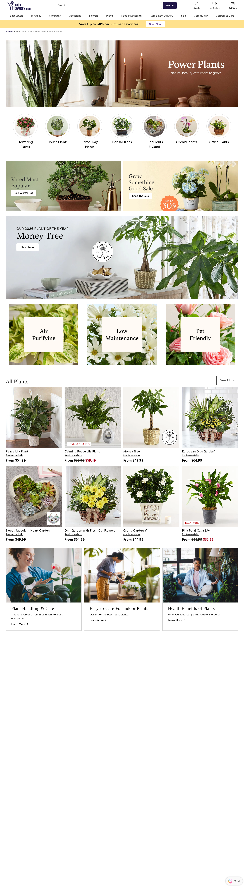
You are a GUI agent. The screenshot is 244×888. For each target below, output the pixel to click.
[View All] (122, 73)
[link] (227, 380)
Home (9, 31)
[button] (17, 15)
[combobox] (109, 5)
